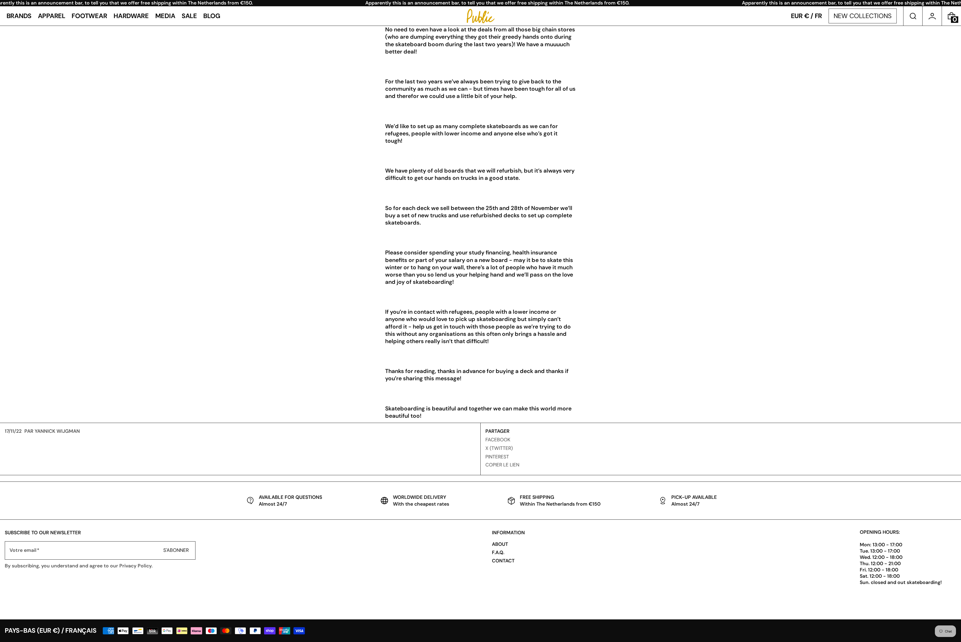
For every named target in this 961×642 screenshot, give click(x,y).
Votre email (23, 550)
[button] (913, 16)
